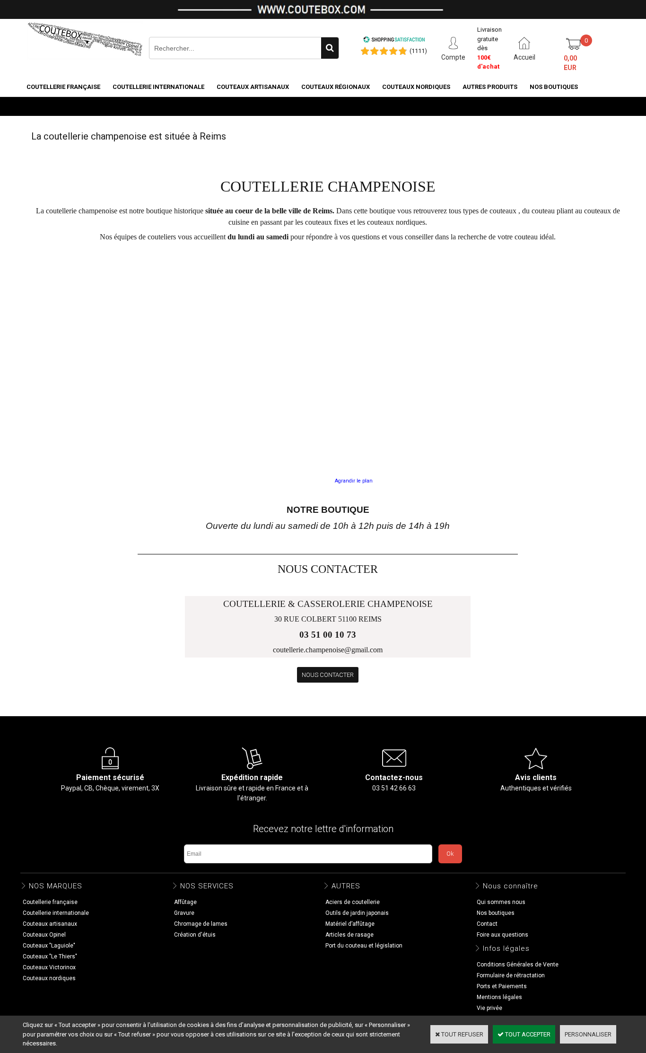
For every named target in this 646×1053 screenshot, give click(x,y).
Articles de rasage (349, 934)
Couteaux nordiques (416, 86)
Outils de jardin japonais (357, 913)
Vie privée (489, 1008)
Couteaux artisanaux (253, 86)
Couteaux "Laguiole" (49, 945)
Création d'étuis (195, 934)
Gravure (184, 913)
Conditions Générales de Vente (518, 964)
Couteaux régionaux (335, 86)
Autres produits (490, 86)
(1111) (418, 50)
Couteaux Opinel (44, 934)
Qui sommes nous (501, 902)
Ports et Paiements (502, 986)
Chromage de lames (200, 924)
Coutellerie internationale (158, 86)
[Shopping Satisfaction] (394, 40)
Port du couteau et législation (363, 945)
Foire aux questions (502, 934)
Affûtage (185, 902)
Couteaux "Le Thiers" (50, 956)
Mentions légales (499, 997)
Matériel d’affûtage (350, 924)
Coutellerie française (63, 86)
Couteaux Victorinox (49, 967)
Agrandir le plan (354, 481)
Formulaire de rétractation (511, 975)
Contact (487, 924)
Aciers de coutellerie (352, 902)
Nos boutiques (554, 86)
